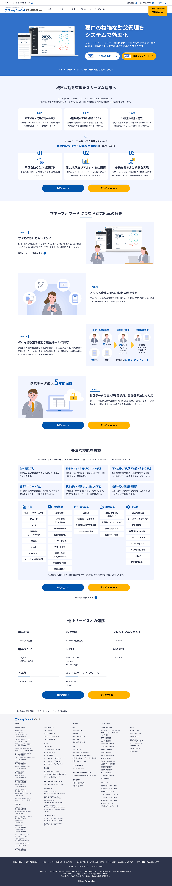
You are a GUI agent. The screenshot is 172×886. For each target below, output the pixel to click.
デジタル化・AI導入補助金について (55, 774)
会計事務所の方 (145, 3)
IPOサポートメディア (79, 768)
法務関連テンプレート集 (109, 797)
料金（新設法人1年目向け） (81, 752)
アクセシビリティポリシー (78, 866)
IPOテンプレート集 (107, 803)
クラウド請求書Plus (21, 763)
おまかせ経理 (48, 730)
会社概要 (130, 3)
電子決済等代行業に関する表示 (148, 862)
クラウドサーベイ (22, 844)
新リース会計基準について (52, 777)
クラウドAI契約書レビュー (52, 749)
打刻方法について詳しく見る (30, 253)
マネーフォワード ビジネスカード (54, 758)
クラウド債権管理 (22, 767)
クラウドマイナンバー (22, 835)
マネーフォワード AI (53, 824)
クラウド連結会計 (20, 790)
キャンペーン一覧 (135, 733)
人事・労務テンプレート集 (109, 794)
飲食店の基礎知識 (107, 767)
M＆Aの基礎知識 (106, 773)
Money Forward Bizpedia (110, 731)
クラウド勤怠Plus (23, 817)
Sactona (56, 810)
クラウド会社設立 (49, 752)
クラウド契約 (48, 746)
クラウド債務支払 (20, 776)
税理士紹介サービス (79, 736)
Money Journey (135, 748)
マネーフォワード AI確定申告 (24, 749)
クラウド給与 (19, 822)
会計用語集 (104, 735)
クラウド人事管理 (20, 808)
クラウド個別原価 (21, 785)
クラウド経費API (78, 786)
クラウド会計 (19, 731)
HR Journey (134, 751)
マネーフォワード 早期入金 (52, 797)
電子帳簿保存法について (51, 771)
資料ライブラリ (135, 730)
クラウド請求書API (78, 783)
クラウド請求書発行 (25, 758)
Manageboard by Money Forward (54, 806)
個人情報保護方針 (32, 862)
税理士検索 (76, 739)
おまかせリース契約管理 (51, 736)
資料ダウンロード (109, 188)
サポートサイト (77, 730)
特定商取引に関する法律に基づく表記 (90, 862)
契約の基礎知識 (106, 752)
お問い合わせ (63, 188)
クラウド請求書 (25, 754)
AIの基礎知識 (105, 778)
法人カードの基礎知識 (108, 761)
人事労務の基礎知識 (107, 747)
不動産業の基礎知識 (107, 776)
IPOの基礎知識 (106, 758)
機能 (73, 9)
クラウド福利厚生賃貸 (22, 840)
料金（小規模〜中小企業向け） (82, 755)
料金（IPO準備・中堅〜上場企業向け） (85, 758)
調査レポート (134, 736)
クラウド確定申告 (25, 745)
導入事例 (75, 733)
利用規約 (69, 862)
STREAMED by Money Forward (53, 801)
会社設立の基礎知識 (107, 755)
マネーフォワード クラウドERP (53, 764)
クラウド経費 (19, 772)
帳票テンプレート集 (107, 792)
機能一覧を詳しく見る (84, 597)
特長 (61, 9)
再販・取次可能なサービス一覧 (53, 784)
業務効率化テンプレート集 (109, 806)
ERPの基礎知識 (106, 738)
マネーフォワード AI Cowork (53, 819)
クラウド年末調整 (20, 826)
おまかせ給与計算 (49, 739)
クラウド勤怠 (23, 812)
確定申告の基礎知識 (107, 744)
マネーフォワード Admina (52, 761)
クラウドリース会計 (22, 740)
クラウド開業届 (48, 755)
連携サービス (86, 9)
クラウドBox (23, 794)
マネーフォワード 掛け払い (23, 799)
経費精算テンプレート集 (109, 789)
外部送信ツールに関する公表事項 (120, 862)
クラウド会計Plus (22, 736)
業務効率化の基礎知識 (108, 764)
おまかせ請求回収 (49, 733)
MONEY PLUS (136, 744)
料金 (49, 9)
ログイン (160, 3)
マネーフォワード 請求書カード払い (55, 792)
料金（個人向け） (78, 749)
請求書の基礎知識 (107, 749)
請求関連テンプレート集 (109, 786)
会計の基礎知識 (106, 741)
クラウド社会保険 (21, 831)
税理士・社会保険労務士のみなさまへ (84, 776)
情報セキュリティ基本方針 (53, 862)
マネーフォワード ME (137, 740)
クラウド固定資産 (21, 781)
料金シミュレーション (80, 761)
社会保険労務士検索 (79, 742)
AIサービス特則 (97, 866)
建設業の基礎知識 (107, 770)
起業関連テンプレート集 (109, 800)
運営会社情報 (17, 862)
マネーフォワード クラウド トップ (17, 3)
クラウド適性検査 (20, 849)
